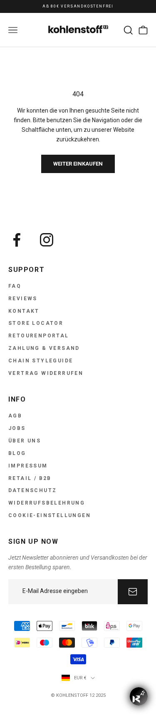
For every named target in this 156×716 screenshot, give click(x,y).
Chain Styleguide (40, 361)
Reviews (22, 298)
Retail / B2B (30, 478)
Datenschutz (32, 490)
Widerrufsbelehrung (46, 503)
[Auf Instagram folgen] (46, 239)
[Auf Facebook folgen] (16, 239)
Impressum (28, 466)
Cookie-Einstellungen (49, 515)
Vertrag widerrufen (45, 373)
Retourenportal (38, 336)
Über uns (24, 441)
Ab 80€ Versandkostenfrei (78, 6)
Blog (17, 453)
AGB (15, 416)
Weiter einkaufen (78, 164)
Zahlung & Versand (44, 348)
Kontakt (24, 311)
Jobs (17, 428)
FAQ (14, 286)
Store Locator (35, 323)
